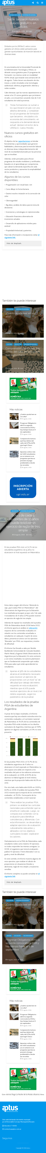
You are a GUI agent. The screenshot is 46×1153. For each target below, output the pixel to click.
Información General (29, 15)
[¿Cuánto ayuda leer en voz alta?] (23, 321)
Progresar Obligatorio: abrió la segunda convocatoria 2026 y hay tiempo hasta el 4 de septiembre (28, 427)
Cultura (9, 344)
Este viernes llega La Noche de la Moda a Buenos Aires (23, 1094)
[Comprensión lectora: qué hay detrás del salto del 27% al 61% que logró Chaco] (14, 441)
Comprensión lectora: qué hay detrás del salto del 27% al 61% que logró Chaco (23, 351)
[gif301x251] (23, 487)
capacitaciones (24, 141)
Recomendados (28, 935)
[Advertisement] (23, 60)
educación (33, 628)
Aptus (28, 1148)
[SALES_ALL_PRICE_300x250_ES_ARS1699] (23, 389)
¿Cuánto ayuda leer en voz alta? (21, 315)
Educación (10, 309)
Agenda (9, 935)
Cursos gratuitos (15, 15)
